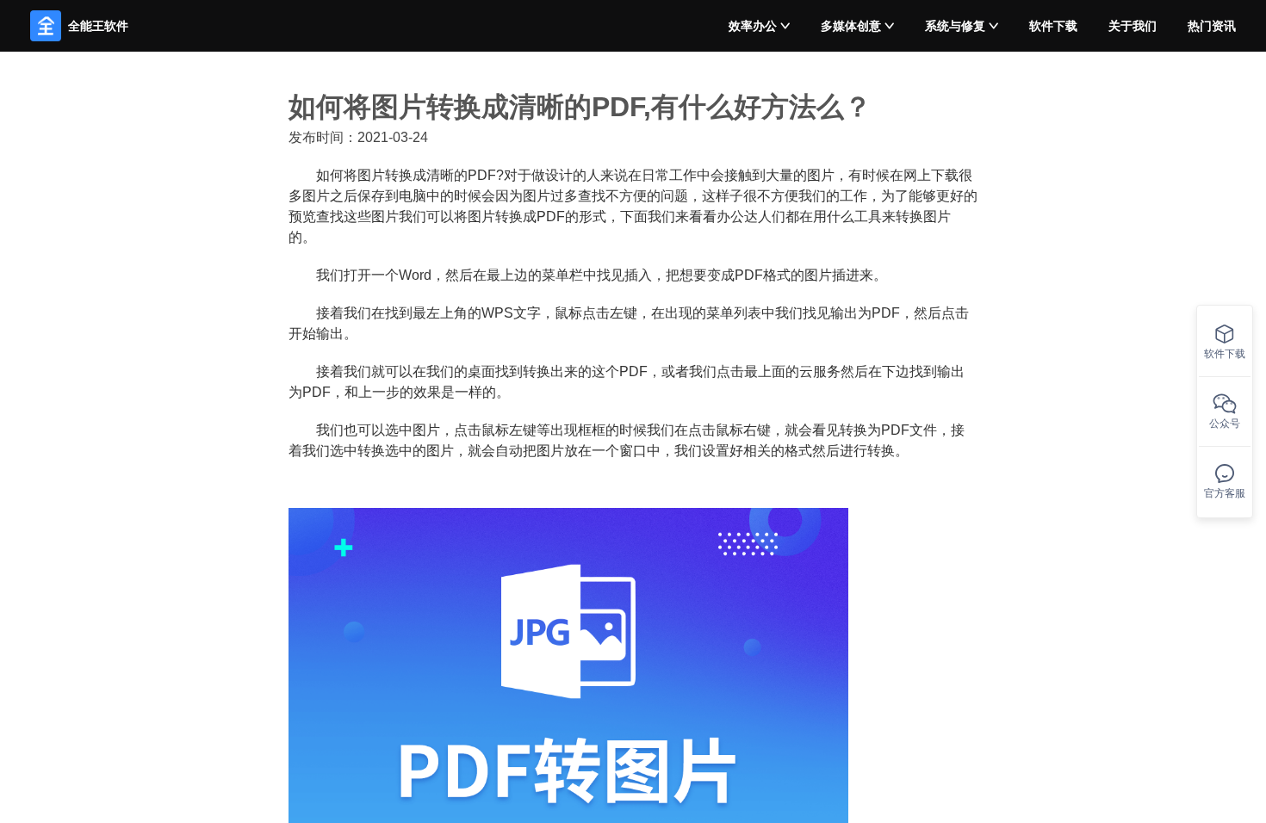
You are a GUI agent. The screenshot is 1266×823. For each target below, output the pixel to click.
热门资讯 (1212, 26)
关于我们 (1132, 26)
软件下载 (1053, 26)
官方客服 (1224, 493)
